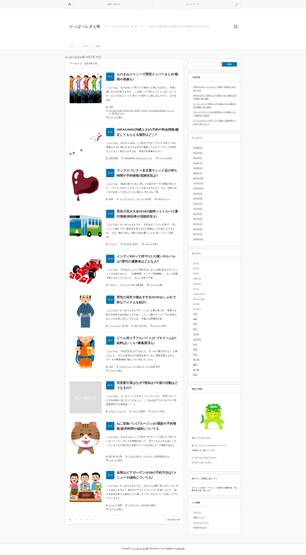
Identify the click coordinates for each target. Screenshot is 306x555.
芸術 (195, 354)
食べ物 (119, 456)
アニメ (196, 263)
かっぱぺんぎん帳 (84, 26)
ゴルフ (135, 411)
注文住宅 (197, 339)
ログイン (197, 512)
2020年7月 (197, 163)
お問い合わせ (113, 4)
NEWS (137, 111)
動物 (195, 319)
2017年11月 (198, 183)
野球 (158, 366)
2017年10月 (198, 188)
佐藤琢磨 (139, 285)
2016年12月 (198, 239)
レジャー (113, 244)
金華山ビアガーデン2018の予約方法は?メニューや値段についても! (147, 475)
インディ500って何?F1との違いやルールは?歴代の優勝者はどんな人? (146, 258)
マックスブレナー (127, 199)
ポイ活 (196, 304)
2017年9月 (197, 193)
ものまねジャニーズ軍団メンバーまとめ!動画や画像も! (147, 76)
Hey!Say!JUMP (115, 111)
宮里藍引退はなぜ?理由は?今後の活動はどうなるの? (147, 385)
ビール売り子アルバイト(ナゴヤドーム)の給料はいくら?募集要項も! (146, 340)
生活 (195, 344)
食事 (111, 199)
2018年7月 (197, 173)
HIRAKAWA (129, 158)
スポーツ (113, 285)
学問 (195, 324)
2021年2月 (197, 158)
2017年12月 (198, 178)
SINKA (169, 548)
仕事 (111, 366)
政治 (195, 329)
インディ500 (128, 285)
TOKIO (144, 111)
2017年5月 (197, 214)
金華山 (153, 505)
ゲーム (196, 268)
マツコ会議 (150, 366)
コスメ (196, 273)
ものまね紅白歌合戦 (157, 111)
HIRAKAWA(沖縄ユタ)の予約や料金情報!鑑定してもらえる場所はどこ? (148, 132)
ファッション (115, 326)
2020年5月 (197, 168)
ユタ (150, 158)
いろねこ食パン (135, 456)
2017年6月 (197, 209)
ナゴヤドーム (125, 366)
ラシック (140, 199)
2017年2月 (197, 229)
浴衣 (136, 326)
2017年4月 (197, 219)
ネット (196, 288)
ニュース (122, 411)
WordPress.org (199, 527)
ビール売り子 (138, 366)
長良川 (135, 244)
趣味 (116, 158)
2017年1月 (197, 234)
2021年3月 (197, 153)
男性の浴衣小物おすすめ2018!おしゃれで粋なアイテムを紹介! (146, 299)
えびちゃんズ (141, 158)
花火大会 (127, 244)
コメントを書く (116, 117)
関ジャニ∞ (119, 113)
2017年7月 (197, 203)
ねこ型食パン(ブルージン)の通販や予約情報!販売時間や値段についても (146, 426)
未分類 (196, 334)
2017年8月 (197, 198)
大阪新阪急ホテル (161, 456)
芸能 (111, 107)
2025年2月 (197, 148)
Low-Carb (180, 548)
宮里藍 (142, 411)
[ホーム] (69, 4)
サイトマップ (192, 4)
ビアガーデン (134, 505)
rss (235, 26)
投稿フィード (199, 517)
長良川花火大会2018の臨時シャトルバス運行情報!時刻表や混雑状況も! (147, 214)
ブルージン (148, 456)
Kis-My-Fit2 (128, 111)
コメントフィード (201, 522)
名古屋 (148, 199)
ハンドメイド (199, 293)
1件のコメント (163, 199)
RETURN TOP (173, 520)
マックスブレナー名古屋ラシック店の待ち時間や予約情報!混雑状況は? (147, 173)
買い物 (125, 326)
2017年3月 (197, 224)
